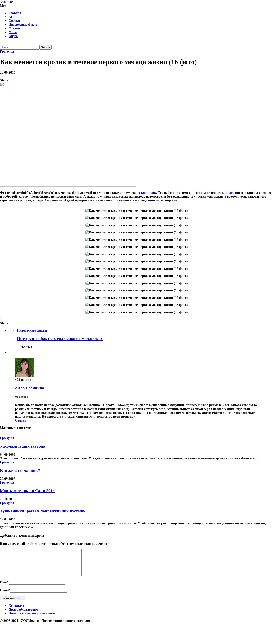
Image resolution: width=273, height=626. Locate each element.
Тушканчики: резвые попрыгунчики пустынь (42, 511)
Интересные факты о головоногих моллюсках (60, 338)
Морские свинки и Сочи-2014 (27, 490)
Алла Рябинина (29, 388)
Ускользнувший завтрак (22, 446)
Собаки (14, 20)
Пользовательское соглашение (32, 613)
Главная (15, 13)
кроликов (148, 192)
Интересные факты (24, 24)
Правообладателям (23, 609)
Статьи (14, 28)
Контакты (16, 605)
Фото (13, 32)
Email (5, 590)
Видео (13, 36)
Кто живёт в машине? (20, 470)
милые (227, 192)
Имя (4, 582)
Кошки (14, 17)
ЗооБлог (6, 2)
